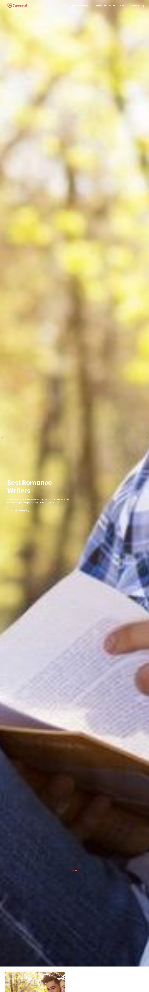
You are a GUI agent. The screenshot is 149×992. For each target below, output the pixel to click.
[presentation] (2, 448)
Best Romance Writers (105, 6)
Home (64, 6)
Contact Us (134, 6)
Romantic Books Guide (81, 6)
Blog (122, 6)
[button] (73, 893)
